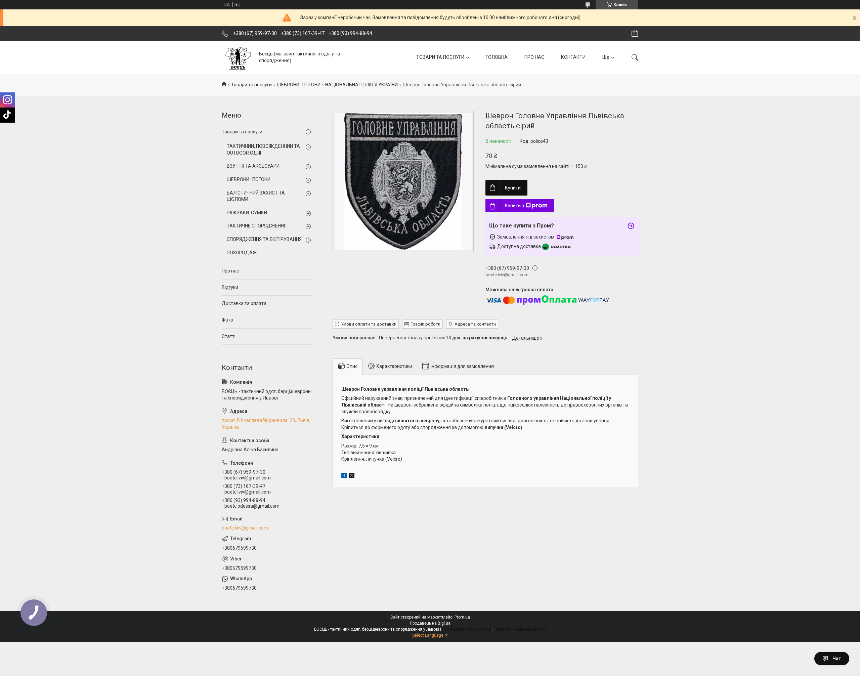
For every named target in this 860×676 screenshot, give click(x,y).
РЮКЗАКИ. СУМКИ (247, 212)
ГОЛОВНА (497, 57)
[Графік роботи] (635, 33)
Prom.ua (462, 617)
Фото (227, 320)
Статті (228, 336)
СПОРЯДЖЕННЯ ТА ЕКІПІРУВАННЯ (264, 239)
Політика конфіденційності (520, 629)
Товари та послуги (251, 84)
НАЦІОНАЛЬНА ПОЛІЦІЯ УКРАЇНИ (361, 84)
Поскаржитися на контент (466, 629)
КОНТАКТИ (573, 57)
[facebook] (344, 476)
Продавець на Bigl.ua (430, 623)
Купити (513, 188)
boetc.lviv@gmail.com (245, 528)
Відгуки (230, 287)
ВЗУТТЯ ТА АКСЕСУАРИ (253, 166)
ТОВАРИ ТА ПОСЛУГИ (440, 57)
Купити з (514, 205)
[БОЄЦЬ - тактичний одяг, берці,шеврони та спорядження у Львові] (238, 57)
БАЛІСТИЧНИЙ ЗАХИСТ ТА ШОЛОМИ (256, 196)
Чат (836, 658)
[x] (351, 476)
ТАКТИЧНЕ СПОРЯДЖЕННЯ (257, 225)
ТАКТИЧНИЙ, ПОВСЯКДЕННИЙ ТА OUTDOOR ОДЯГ (263, 149)
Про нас (230, 270)
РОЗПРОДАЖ (242, 252)
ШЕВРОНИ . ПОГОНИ (298, 84)
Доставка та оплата (244, 303)
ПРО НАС (534, 57)
